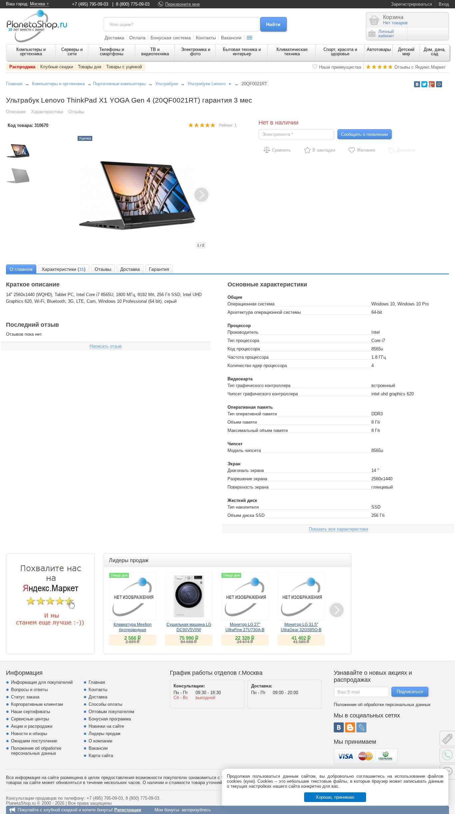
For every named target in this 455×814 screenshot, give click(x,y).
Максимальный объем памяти (258, 430)
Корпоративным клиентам (37, 704)
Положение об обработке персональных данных (36, 751)
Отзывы (76, 111)
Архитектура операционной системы (264, 312)
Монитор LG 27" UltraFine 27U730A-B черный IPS (245, 629)
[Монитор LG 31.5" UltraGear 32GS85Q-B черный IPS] (301, 596)
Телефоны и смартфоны (111, 51)
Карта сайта (101, 755)
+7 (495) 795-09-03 (90, 4)
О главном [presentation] (21, 269)
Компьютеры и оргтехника (31, 51)
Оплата (137, 37)
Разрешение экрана (247, 478)
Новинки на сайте (106, 726)
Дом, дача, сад (435, 51)
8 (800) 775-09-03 (133, 4)
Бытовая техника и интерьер (242, 51)
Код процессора (244, 348)
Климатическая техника (291, 51)
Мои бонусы (167, 809)
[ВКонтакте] (339, 727)
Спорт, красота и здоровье (340, 51)
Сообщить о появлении (364, 134)
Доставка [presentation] (130, 269)
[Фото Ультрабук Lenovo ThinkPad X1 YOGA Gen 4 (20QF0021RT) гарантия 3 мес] (144, 195)
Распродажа (22, 66)
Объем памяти (242, 422)
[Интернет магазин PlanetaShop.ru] (39, 26)
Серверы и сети (72, 51)
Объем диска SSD (246, 515)
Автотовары (379, 49)
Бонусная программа (110, 718)
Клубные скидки (56, 66)
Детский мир (406, 51)
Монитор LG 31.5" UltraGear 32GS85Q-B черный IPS (301, 629)
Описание (16, 111)
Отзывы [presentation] (103, 269)
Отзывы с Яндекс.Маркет (420, 67)
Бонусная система (171, 37)
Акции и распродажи (31, 726)
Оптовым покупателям (111, 711)
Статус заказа (25, 696)
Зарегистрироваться (411, 4)
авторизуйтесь (196, 809)
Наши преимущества (340, 67)
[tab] (21, 268)
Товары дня (89, 66)
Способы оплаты (105, 704)
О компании (100, 740)
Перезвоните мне (182, 4)
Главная (14, 83)
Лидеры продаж (105, 733)
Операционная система (251, 303)
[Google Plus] (432, 84)
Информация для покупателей (42, 682)
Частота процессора (248, 357)
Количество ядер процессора (257, 365)
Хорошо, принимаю (335, 797)
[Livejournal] (361, 727)
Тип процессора (243, 340)
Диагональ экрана (246, 470)
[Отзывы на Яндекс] (50, 598)
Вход (444, 4)
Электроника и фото (195, 51)
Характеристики (47, 111)
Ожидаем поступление (34, 740)
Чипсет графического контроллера (263, 393)
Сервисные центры (30, 718)
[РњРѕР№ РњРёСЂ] (439, 84)
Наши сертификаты (30, 711)
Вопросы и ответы (29, 689)
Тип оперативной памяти (252, 413)
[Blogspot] (350, 727)
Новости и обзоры (29, 733)
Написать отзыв (106, 346)
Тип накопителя (243, 507)
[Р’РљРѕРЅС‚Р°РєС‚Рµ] (417, 84)
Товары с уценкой (124, 66)
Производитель (243, 332)
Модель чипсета (244, 450)
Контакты (206, 37)
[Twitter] (424, 84)
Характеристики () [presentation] (64, 269)
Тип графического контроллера (259, 385)
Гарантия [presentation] (159, 269)
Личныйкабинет (386, 33)
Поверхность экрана (248, 487)
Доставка (114, 37)
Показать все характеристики (338, 529)
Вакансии (231, 37)
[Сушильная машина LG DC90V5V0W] (189, 596)
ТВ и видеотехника (155, 51)
